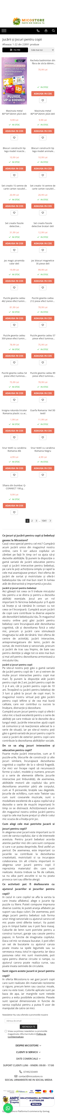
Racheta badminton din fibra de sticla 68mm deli (42, 62)
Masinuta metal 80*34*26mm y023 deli (14, 112)
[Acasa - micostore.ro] (28, 21)
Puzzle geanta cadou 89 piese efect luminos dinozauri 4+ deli (42, 374)
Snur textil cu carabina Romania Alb (14, 449)
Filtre (16, 49)
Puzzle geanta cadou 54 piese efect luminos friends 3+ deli (14, 374)
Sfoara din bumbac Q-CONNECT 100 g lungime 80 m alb (14, 487)
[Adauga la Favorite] (42, 100)
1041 (44, 520)
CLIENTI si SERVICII (27, 1052)
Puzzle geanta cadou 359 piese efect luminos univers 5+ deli (14, 337)
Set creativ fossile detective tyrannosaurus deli (14, 225)
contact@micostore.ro (30, 1076)
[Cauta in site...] (53, 31)
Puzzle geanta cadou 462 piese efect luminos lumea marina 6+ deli (14, 300)
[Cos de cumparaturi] (46, 31)
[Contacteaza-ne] (38, 31)
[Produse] (4, 31)
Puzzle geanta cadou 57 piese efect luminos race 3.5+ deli (42, 337)
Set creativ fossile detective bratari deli (43, 225)
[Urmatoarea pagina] (50, 521)
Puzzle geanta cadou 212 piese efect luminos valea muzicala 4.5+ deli (42, 300)
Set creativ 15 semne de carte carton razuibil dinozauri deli (14, 187)
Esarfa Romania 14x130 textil (42, 412)
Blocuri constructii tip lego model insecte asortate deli (14, 150)
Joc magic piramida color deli (14, 262)
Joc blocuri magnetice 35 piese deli (42, 262)
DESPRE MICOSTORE (27, 1045)
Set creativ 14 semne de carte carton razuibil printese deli (42, 187)
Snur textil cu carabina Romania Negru (43, 449)
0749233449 (30, 1071)
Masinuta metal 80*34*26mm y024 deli (43, 112)
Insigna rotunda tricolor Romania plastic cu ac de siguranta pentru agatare (14, 412)
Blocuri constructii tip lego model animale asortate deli (42, 150)
